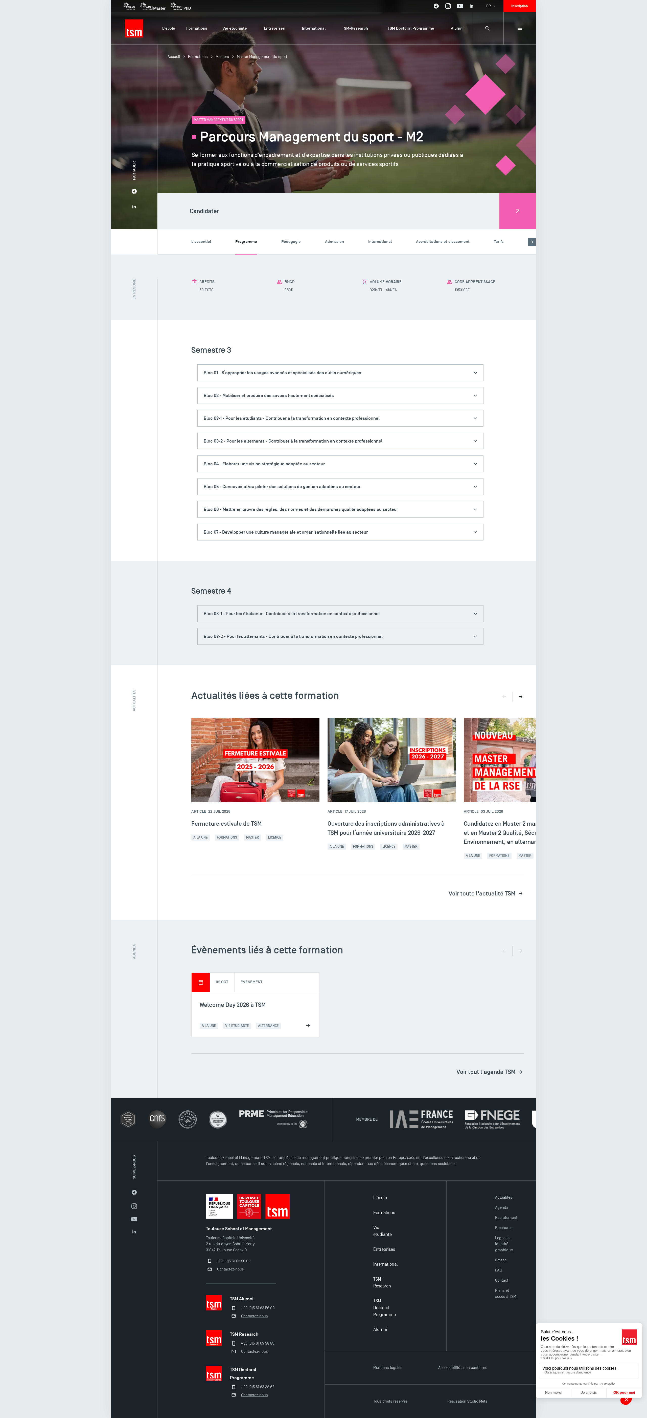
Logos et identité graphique (504, 1244)
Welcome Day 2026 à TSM (233, 1004)
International (385, 1264)
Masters (222, 56)
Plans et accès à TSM (505, 1293)
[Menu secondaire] (519, 28)
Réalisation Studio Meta (467, 1401)
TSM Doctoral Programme (384, 1307)
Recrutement (506, 1217)
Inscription (519, 6)
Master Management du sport (262, 56)
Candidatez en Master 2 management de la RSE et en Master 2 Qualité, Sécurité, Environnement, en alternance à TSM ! (526, 832)
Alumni (380, 1329)
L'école (380, 1197)
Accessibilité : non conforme (462, 1367)
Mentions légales (387, 1367)
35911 (289, 290)
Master (252, 837)
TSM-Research (382, 1283)
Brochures (504, 1227)
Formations (198, 56)
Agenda (501, 1207)
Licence (274, 837)
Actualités (503, 1197)
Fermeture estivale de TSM (226, 823)
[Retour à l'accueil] (134, 28)
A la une (200, 837)
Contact (501, 1280)
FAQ (498, 1270)
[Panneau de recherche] (487, 28)
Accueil (174, 56)
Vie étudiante (382, 1231)
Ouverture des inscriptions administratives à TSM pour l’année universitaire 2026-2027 (386, 828)
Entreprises (384, 1249)
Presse (501, 1260)
